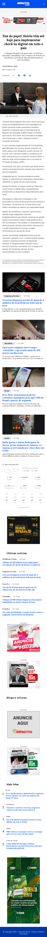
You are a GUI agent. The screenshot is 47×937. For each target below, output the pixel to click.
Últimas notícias (17, 553)
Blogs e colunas (17, 697)
